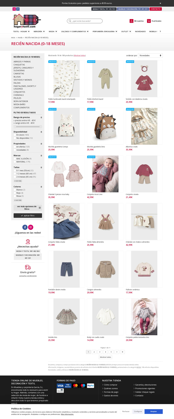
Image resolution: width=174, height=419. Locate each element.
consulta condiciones (28, 276)
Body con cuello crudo (95, 337)
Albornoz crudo (132, 147)
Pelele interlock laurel (95, 99)
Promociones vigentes (145, 388)
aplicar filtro (29, 215)
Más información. (67, 414)
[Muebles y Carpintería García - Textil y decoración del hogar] (27, 21)
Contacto (139, 395)
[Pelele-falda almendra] (105, 221)
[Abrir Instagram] (14, 9)
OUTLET (124, 31)
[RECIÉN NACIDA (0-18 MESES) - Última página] (122, 352)
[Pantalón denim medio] (66, 269)
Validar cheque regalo (145, 392)
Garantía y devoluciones (145, 384)
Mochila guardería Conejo (58, 147)
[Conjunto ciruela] (144, 174)
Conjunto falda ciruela (56, 242)
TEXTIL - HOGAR (20, 31)
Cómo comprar (110, 384)
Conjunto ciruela (132, 194)
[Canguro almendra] (105, 269)
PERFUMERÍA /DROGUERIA (103, 31)
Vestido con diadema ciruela (136, 99)
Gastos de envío (111, 395)
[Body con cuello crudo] (105, 316)
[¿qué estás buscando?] (85, 21)
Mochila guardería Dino (96, 147)
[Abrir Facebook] (17, 9)
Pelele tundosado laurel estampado (61, 99)
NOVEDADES (140, 31)
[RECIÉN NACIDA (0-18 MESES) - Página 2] (116, 352)
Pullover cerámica (132, 289)
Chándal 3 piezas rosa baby (58, 194)
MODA (51, 31)
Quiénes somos (111, 388)
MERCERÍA (38, 31)
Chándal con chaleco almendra (137, 242)
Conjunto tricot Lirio (94, 194)
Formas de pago (111, 392)
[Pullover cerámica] (144, 269)
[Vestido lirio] (66, 316)
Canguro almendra (94, 289)
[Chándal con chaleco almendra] (144, 221)
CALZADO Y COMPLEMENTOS (73, 31)
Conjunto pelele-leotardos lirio (137, 337)
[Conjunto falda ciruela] (66, 221)
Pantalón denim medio (57, 289)
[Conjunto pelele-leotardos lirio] (144, 316)
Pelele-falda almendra (95, 242)
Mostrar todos (79, 55)
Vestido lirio (52, 337)
